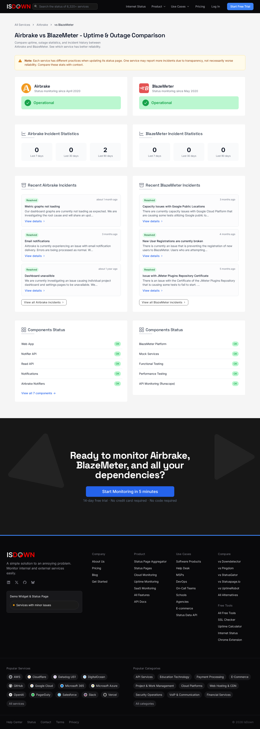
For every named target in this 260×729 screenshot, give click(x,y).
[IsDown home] (18, 6)
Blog (95, 575)
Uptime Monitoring (146, 581)
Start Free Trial (240, 6)
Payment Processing (210, 677)
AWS (17, 677)
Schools (181, 595)
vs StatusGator (228, 575)
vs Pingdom (226, 568)
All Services (22, 24)
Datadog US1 (67, 677)
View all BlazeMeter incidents (162, 302)
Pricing (200, 6)
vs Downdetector (229, 561)
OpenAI (19, 694)
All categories (145, 703)
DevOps (181, 581)
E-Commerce (239, 677)
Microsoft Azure (106, 685)
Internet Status (136, 6)
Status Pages (143, 568)
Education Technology (174, 677)
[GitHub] (25, 582)
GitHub (18, 685)
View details (33, 221)
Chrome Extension (230, 639)
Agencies (182, 601)
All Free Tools (227, 613)
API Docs (140, 601)
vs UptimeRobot (228, 588)
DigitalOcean (96, 677)
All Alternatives (228, 595)
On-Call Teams (186, 588)
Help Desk (183, 568)
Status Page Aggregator (150, 561)
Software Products (188, 561)
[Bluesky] (33, 582)
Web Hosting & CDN (223, 685)
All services (16, 703)
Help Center (14, 722)
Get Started (99, 581)
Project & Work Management (155, 685)
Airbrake (42, 24)
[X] (17, 582)
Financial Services (219, 694)
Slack (92, 694)
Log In (215, 6)
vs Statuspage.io (229, 581)
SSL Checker (226, 619)
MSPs (180, 575)
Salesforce (70, 694)
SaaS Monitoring (145, 588)
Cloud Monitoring (145, 575)
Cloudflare (39, 677)
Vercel (112, 694)
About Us (98, 561)
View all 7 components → (38, 393)
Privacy (74, 722)
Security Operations (149, 694)
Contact (46, 722)
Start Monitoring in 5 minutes (130, 491)
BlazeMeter (163, 86)
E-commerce (184, 608)
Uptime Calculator (230, 626)
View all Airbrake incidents (42, 302)
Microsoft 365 (74, 685)
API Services (144, 677)
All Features (142, 595)
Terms (60, 722)
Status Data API (186, 615)
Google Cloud (44, 685)
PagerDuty (43, 694)
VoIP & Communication (184, 694)
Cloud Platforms (191, 685)
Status (31, 722)
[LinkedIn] (8, 582)
